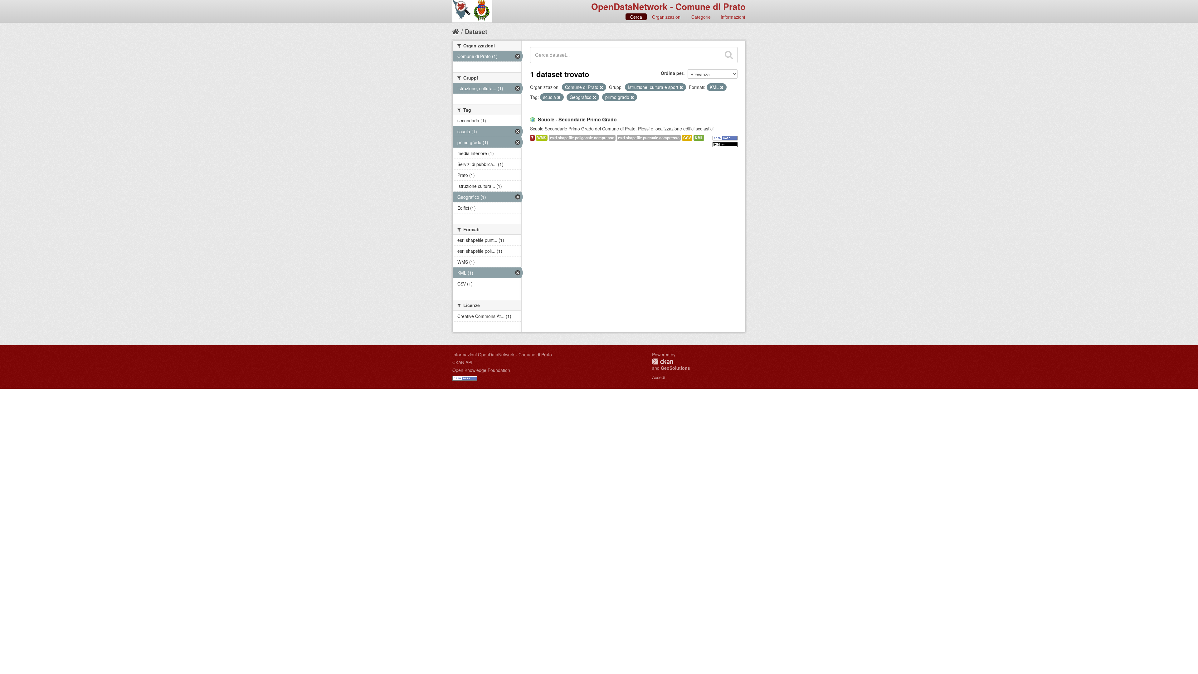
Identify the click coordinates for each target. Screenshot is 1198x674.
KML (699, 137)
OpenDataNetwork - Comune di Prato (668, 6)
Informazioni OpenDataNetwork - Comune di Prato (502, 354)
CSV (687, 137)
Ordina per (672, 73)
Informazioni (733, 17)
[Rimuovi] (601, 87)
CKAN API (462, 362)
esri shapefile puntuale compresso (648, 137)
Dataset (476, 31)
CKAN (662, 361)
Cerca (636, 17)
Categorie (701, 17)
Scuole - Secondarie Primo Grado (577, 119)
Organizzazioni (666, 17)
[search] (729, 55)
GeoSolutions (675, 368)
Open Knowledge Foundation (481, 370)
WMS (541, 137)
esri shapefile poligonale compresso (582, 137)
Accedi (658, 377)
